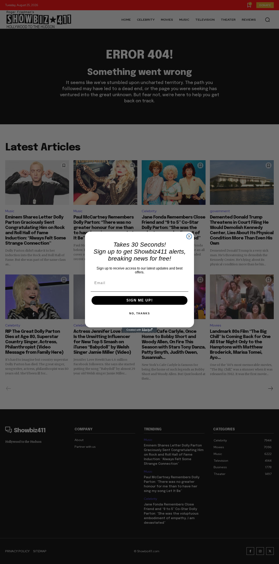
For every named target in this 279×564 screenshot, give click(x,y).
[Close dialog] (189, 236)
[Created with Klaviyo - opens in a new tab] (139, 330)
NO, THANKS (139, 313)
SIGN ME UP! (139, 300)
